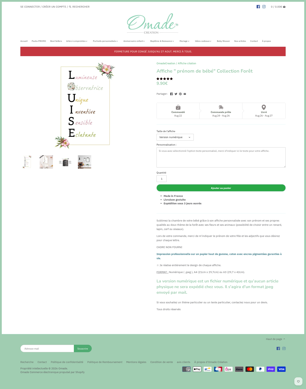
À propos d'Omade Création (211, 362)
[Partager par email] (184, 93)
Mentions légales (136, 362)
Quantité (161, 172)
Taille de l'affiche (166, 131)
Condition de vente (161, 362)
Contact (42, 362)
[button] (165, 78)
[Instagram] (284, 348)
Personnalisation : (167, 144)
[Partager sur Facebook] (171, 93)
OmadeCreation (166, 63)
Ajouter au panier (221, 188)
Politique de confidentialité (67, 362)
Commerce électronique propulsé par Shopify (57, 372)
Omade (62, 368)
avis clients (183, 362)
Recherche (26, 362)
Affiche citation (187, 63)
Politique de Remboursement (104, 362)
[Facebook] (278, 348)
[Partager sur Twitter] (176, 93)
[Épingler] (180, 93)
